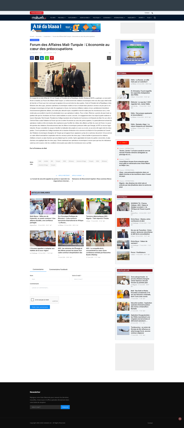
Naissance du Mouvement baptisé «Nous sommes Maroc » (92, 180)
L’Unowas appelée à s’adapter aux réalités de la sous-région (42, 249)
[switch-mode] (152, 13)
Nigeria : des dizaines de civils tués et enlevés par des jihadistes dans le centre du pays (135, 185)
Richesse (71, 161)
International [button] (119, 17)
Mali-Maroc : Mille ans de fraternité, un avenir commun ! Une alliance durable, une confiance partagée (42, 219)
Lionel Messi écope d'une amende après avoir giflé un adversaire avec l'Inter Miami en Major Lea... (134, 163)
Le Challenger (34, 253)
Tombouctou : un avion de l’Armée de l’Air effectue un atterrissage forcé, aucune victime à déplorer (140, 330)
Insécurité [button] (131, 17)
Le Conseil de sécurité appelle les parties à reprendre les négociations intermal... (50, 180)
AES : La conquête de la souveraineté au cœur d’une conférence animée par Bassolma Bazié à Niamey (98, 251)
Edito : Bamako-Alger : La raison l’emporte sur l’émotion (141, 125)
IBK (52, 161)
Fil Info (52, 17)
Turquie (58, 161)
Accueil (32, 36)
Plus (148, 17)
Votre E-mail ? (76, 275)
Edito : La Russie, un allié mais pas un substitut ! (140, 81)
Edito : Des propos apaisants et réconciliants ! (141, 114)
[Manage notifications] (180, 418)
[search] (154, 17)
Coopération (47, 36)
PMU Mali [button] (61, 17)
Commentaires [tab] (38, 269)
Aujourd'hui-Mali (34, 225)
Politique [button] (96, 17)
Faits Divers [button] (72, 17)
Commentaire (34, 284)
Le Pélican (61, 225)
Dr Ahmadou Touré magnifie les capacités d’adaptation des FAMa (141, 93)
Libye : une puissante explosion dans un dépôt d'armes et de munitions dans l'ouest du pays (135, 174)
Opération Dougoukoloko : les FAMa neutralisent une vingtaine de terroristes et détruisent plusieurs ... (140, 318)
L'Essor (133, 97)
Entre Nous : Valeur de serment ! (139, 242)
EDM (64, 161)
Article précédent (64, 175)
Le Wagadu (134, 285)
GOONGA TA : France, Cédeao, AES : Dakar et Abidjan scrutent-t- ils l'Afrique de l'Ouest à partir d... (140, 207)
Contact (147, 13)
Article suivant (77, 175)
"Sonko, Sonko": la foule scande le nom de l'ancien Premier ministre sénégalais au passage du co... (134, 152)
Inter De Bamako (135, 106)
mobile (46, 161)
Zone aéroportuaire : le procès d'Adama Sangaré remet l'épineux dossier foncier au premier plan (140, 280)
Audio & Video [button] (84, 17)
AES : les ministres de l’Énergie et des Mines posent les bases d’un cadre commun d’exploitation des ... (70, 251)
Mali (40, 161)
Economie (38, 36)
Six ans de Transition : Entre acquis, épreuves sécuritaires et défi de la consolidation (141, 232)
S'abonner (65, 407)
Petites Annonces (36, 13)
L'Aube (88, 221)
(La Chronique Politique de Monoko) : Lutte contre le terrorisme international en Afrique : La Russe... (70, 219)
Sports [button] (141, 17)
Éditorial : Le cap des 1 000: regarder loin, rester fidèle (141, 103)
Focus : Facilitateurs (138, 252)
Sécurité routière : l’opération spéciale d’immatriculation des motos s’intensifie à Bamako (141, 306)
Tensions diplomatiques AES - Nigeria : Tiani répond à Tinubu (97, 217)
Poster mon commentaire (40, 307)
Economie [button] (106, 17)
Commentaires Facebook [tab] (58, 269)
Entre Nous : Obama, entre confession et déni (140, 220)
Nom (31, 275)
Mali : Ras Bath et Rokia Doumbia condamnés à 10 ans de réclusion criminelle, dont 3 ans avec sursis (141, 293)
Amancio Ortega (81, 161)
